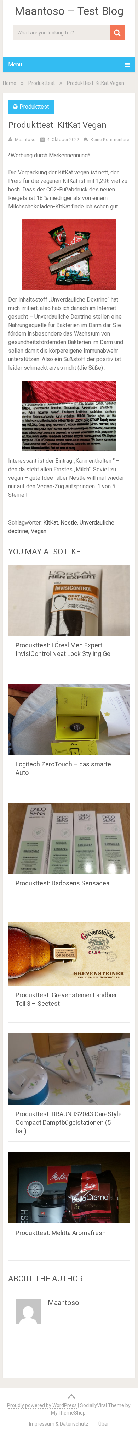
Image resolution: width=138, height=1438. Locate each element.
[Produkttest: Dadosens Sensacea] (69, 838)
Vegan (38, 531)
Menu (15, 64)
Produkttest (41, 83)
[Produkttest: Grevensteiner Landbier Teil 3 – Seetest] (69, 954)
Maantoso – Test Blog (69, 11)
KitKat (50, 522)
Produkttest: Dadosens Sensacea (62, 883)
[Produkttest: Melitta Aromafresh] (69, 1187)
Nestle (69, 522)
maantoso (25, 139)
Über (103, 1424)
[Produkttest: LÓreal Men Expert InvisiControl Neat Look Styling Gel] (69, 600)
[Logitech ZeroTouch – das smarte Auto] (69, 719)
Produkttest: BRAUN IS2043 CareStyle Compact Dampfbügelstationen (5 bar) (69, 1122)
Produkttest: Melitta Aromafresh (61, 1233)
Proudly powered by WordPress (42, 1405)
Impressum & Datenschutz (58, 1424)
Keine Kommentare (110, 139)
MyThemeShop (68, 1413)
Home (9, 83)
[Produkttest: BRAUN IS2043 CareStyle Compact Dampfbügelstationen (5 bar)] (69, 1069)
